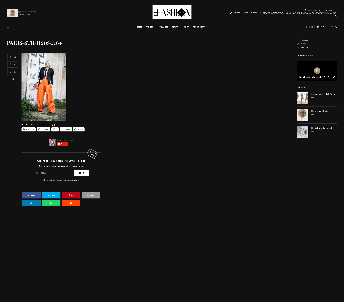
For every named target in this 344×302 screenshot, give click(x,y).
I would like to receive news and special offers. (62, 180)
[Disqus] (172, 246)
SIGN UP (81, 173)
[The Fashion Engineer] (172, 12)
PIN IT (62, 87)
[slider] (304, 77)
